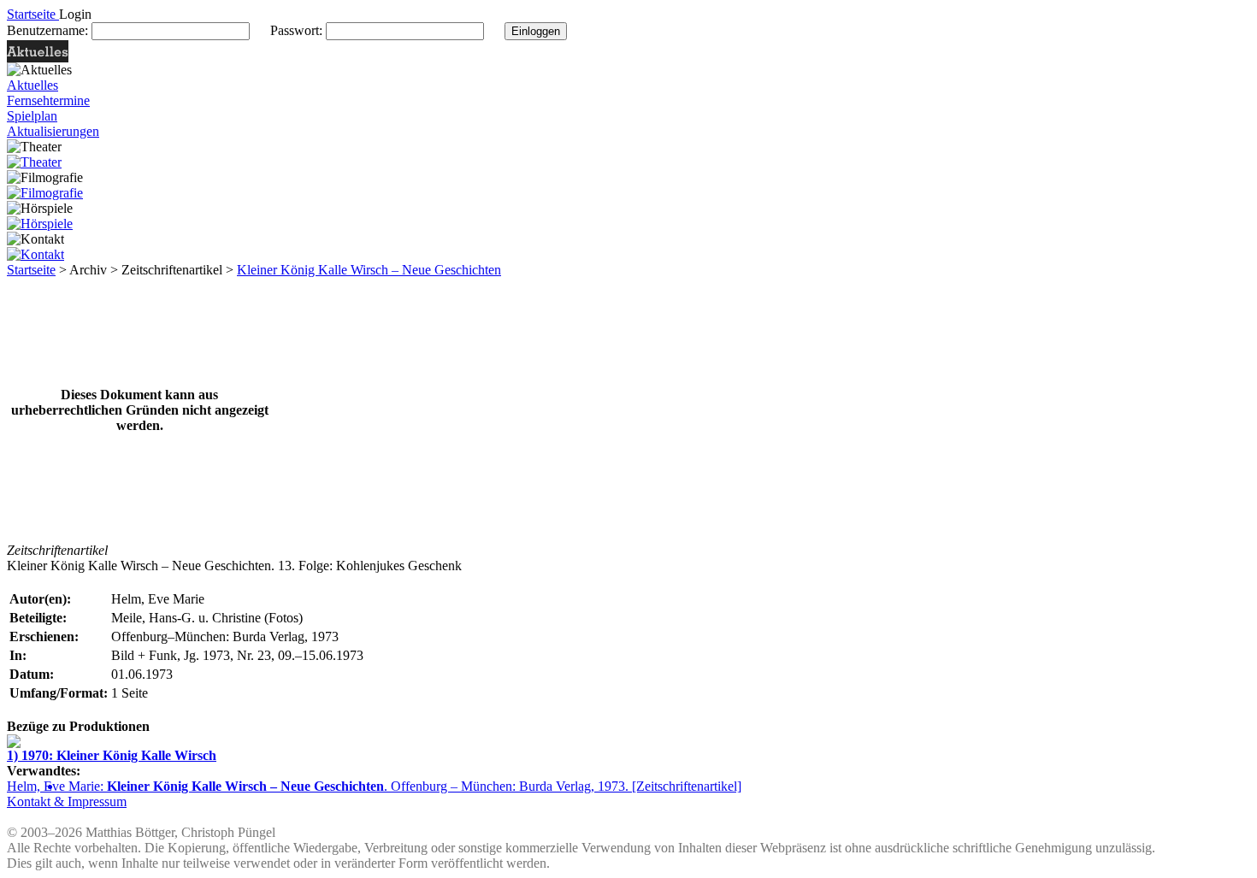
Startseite (31, 269)
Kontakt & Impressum (67, 801)
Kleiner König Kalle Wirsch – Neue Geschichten (369, 269)
